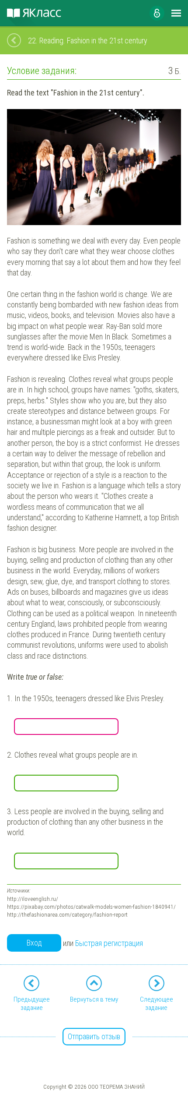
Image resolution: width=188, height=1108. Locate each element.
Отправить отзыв (94, 1036)
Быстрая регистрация (109, 943)
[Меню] (176, 13)
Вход (34, 942)
